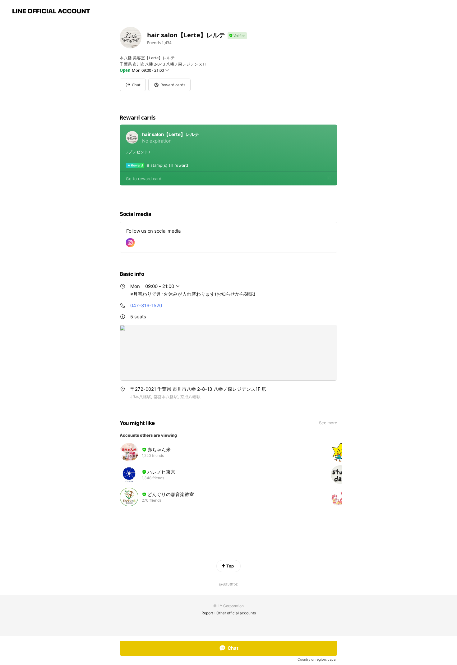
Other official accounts (236, 613)
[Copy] (264, 389)
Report (207, 613)
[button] (169, 85)
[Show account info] (237, 35)
